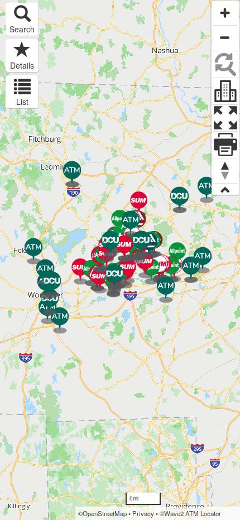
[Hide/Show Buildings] (225, 90)
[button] (22, 19)
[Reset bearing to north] (225, 170)
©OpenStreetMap (102, 513)
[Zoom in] (225, 13)
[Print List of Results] (225, 144)
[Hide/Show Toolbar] (225, 189)
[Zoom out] (225, 37)
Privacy (143, 513)
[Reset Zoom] (225, 63)
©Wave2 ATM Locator (190, 513)
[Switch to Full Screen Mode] (225, 117)
